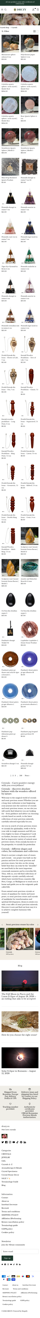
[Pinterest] (21, 1142)
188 (20, 776)
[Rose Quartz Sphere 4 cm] (29, 105)
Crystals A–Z (7, 1164)
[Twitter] (3, 1142)
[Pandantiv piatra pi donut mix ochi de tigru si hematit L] (10, 659)
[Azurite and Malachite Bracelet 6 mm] (29, 568)
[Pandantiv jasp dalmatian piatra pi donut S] (10, 721)
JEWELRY (6, 1157)
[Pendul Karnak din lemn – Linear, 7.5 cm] (29, 440)
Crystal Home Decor (10, 1175)
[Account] (33, 9)
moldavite (8, 899)
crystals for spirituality (13, 829)
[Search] (6, 9)
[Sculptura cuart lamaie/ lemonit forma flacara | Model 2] (29, 536)
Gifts (4, 1161)
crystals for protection (26, 844)
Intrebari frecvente (9, 1205)
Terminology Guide (10, 1182)
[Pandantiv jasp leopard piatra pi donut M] (29, 721)
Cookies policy (8, 1232)
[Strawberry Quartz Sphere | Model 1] (29, 137)
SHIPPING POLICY (10, 1215)
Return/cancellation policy (13, 1222)
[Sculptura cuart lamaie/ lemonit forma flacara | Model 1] (10, 568)
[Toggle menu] (2, 9)
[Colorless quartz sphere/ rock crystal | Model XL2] (29, 73)
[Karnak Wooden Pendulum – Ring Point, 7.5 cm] (10, 440)
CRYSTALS (6, 1154)
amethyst (13, 894)
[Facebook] (6, 1142)
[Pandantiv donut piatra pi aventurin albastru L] (29, 691)
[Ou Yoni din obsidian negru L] (29, 600)
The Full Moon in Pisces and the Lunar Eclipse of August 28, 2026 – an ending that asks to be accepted (19, 996)
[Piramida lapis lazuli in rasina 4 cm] (29, 315)
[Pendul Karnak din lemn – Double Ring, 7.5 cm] (10, 504)
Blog (20, 966)
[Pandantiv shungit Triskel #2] (10, 629)
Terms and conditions (11, 1212)
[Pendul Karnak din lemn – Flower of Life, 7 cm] (10, 344)
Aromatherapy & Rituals (12, 1168)
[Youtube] (14, 1142)
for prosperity (7, 844)
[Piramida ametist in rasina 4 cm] (29, 285)
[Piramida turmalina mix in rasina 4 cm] (10, 315)
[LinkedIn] (25, 1142)
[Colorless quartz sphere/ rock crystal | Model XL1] (10, 105)
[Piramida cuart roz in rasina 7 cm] (10, 226)
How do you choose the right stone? (19, 1035)
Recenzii (5, 1208)
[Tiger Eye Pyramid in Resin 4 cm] (10, 255)
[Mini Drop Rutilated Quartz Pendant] (10, 167)
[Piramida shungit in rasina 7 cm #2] (29, 167)
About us (5, 1201)
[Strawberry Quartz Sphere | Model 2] (10, 137)
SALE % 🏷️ (6, 1178)
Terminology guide (10, 1225)
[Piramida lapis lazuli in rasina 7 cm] (29, 226)
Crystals (14, 27)
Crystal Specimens (9, 1171)
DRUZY (9, 1311)
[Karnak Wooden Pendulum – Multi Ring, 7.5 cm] (10, 536)
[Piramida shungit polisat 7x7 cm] (29, 752)
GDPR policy (7, 1229)
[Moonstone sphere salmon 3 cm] (10, 43)
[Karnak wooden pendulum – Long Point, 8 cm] (10, 408)
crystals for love (27, 842)
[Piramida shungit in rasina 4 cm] (10, 285)
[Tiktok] (17, 1142)
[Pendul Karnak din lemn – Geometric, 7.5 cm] (10, 472)
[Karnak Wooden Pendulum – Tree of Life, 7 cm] (29, 344)
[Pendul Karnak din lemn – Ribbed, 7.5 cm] (29, 472)
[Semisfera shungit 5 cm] (10, 752)
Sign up (7, 1258)
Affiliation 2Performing (11, 1218)
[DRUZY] (20, 9)
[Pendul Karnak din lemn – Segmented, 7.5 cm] (29, 408)
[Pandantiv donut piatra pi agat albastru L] (10, 691)
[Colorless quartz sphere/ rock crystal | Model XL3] (10, 73)
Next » (27, 776)
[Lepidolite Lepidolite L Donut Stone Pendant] (29, 629)
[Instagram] (10, 1142)
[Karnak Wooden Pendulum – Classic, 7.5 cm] (29, 376)
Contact (5, 1198)
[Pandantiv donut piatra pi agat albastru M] (29, 659)
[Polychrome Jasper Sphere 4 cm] (29, 43)
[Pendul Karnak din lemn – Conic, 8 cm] (29, 504)
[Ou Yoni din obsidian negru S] (10, 600)
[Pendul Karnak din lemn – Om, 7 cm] (10, 376)
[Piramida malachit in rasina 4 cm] (29, 255)
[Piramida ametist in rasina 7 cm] (29, 196)
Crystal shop (4, 27)
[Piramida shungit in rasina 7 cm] (10, 196)
